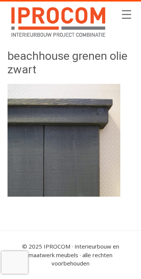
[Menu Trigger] (126, 14)
